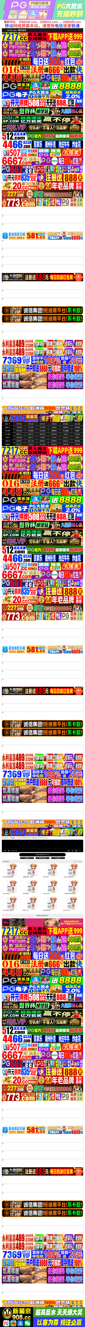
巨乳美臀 (42, 427)
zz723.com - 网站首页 (16, 30)
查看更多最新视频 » (42, 915)
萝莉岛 (77, 437)
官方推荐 (7, 434)
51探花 (42, 437)
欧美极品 (65, 424)
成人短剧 (42, 444)
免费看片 (7, 444)
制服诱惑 (77, 441)
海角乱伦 (65, 441)
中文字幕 (31, 427)
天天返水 (77, 434)
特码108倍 (42, 858)
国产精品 (19, 424)
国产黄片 (19, 441)
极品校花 (54, 444)
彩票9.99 (54, 434)
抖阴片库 (7, 441)
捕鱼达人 (19, 434)
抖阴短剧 (65, 444)
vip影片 (27, 858)
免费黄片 (42, 441)
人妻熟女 (54, 427)
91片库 (54, 437)
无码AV (7, 437)
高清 (69, 850)
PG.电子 (58, 858)
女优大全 (65, 437)
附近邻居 (19, 430)
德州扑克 (42, 434)
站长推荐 (7, 430)
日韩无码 (77, 444)
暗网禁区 (54, 441)
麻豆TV (31, 437)
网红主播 (31, 424)
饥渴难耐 (31, 430)
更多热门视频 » (77, 861)
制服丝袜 (65, 427)
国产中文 (19, 444)
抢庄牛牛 (31, 434)
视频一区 (7, 424)
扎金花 (66, 434)
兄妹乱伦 (31, 444)
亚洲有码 (54, 424)
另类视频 (77, 427)
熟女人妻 (31, 441)
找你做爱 (42, 430)
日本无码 (42, 424)
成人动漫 (77, 424)
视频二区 (7, 427)
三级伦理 (19, 427)
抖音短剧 (19, 437)
